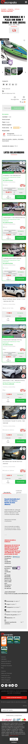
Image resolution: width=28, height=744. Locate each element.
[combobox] (14, 710)
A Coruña (6, 268)
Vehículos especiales (7, 11)
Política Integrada (5, 680)
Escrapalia (3, 9)
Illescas (5, 227)
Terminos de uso (5, 675)
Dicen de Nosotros (6, 663)
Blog (2, 667)
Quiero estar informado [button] (14, 697)
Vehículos (17, 9)
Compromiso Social (6, 682)
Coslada (6, 185)
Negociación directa (6, 661)
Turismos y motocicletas (9, 182)
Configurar (14, 742)
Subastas (3, 657)
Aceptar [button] (13, 739)
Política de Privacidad (6, 673)
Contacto (3, 671)
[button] (3, 84)
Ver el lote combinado (8, 384)
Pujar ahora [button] (20, 197)
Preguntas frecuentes (6, 665)
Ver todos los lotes (8, 180)
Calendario (3, 659)
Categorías (10, 9)
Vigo (5, 349)
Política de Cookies (6, 677)
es (16, 593)
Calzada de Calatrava (8, 430)
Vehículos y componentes (7, 10)
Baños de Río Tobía (8, 308)
